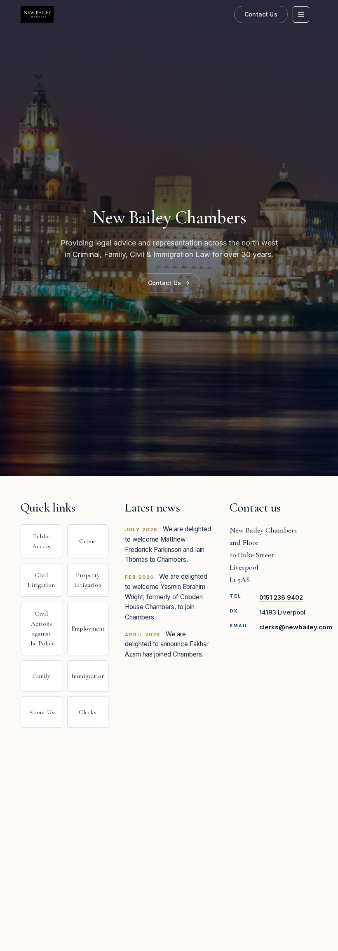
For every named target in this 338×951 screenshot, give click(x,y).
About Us (41, 712)
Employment (88, 628)
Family (41, 676)
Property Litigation (87, 580)
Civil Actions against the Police (41, 628)
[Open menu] (301, 14)
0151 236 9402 (281, 597)
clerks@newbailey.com (295, 627)
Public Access (41, 541)
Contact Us (261, 14)
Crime (87, 541)
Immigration (88, 676)
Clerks (87, 712)
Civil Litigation (41, 580)
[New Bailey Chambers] (37, 14)
